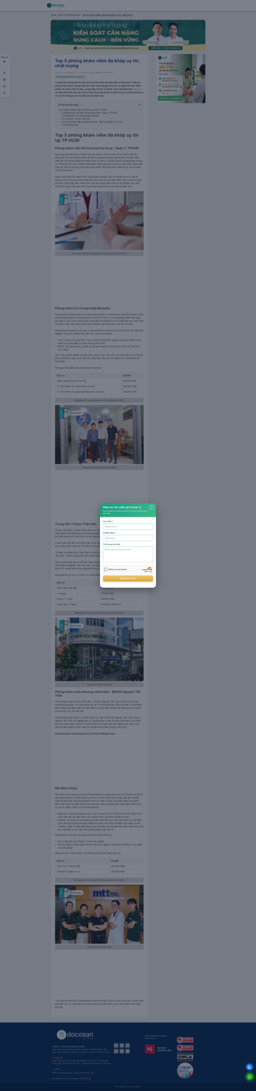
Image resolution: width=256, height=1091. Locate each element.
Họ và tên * (108, 521)
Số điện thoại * (109, 533)
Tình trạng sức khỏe (111, 544)
